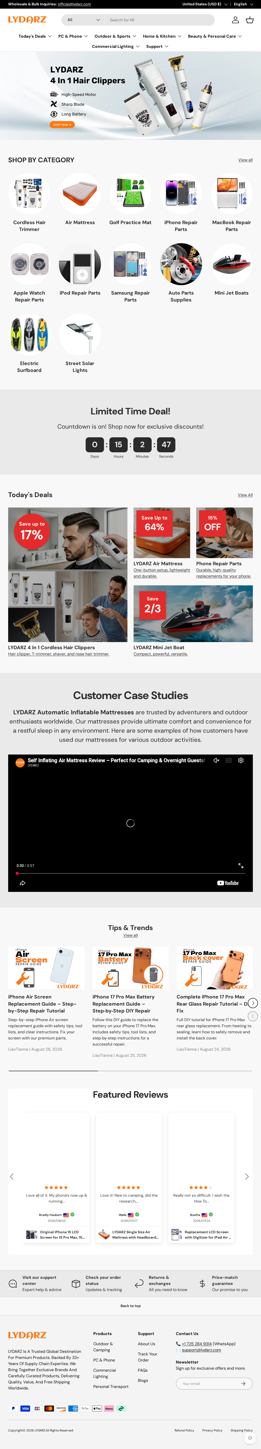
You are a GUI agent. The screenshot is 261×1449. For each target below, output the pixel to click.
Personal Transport (110, 1386)
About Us (146, 1343)
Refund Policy (184, 1430)
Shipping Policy (242, 1430)
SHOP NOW (130, 109)
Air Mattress (80, 222)
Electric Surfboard (29, 366)
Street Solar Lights (80, 366)
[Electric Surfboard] (29, 334)
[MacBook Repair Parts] (232, 193)
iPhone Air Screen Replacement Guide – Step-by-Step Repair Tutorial (42, 1004)
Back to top (131, 1305)
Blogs (143, 1380)
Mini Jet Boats (232, 293)
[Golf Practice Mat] (130, 193)
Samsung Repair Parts (130, 296)
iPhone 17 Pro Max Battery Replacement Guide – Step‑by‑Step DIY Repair (124, 1004)
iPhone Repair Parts (181, 226)
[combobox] (138, 20)
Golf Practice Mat (130, 222)
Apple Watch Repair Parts (29, 296)
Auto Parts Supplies (181, 296)
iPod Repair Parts (80, 293)
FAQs (143, 1370)
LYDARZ (40, 1430)
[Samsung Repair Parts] (130, 264)
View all (245, 160)
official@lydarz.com (74, 4)
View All (245, 495)
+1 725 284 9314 (197, 1343)
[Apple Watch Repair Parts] (29, 264)
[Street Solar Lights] (80, 334)
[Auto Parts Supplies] (181, 264)
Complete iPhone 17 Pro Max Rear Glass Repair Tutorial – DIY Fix (214, 1004)
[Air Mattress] (80, 193)
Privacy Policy (212, 1430)
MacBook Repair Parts (231, 226)
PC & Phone (104, 1360)
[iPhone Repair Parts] (181, 193)
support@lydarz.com (201, 1350)
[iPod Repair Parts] (80, 264)
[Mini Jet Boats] (232, 264)
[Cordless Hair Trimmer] (29, 193)
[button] (249, 19)
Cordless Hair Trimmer (29, 226)
